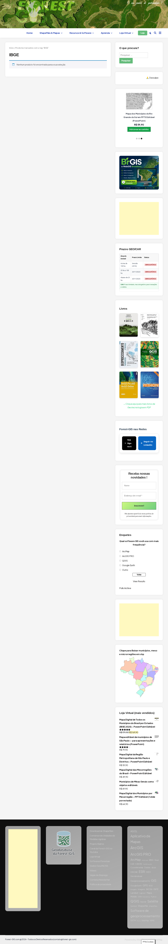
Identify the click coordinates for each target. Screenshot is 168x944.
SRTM (133, 920)
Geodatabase (136, 876)
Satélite (152, 901)
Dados (147, 867)
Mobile (133, 896)
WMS (152, 920)
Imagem (133, 889)
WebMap (145, 920)
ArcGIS (136, 847)
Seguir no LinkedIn (148, 443)
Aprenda (105, 33)
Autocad (145, 860)
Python (153, 897)
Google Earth (128, 565)
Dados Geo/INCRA (99, 865)
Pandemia (146, 897)
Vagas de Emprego (99, 875)
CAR (132, 864)
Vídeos (93, 870)
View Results (139, 581)
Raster (143, 901)
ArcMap (125, 551)
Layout (142, 893)
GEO (148, 872)
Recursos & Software (80, 33)
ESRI (142, 871)
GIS (153, 880)
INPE (156, 889)
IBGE (151, 886)
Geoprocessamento (140, 881)
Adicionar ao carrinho (139, 129)
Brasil (157, 860)
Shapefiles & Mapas (50, 33)
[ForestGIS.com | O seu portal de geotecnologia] (84, 13)
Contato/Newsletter (100, 879)
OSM (140, 897)
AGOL (133, 831)
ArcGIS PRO (128, 556)
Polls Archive (125, 588)
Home (29, 33)
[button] (137, 138)
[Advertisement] (139, 218)
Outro (125, 570)
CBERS (138, 864)
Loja (143, 33)
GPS (145, 885)
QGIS (125, 560)
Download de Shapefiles (101, 831)
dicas (153, 867)
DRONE (134, 872)
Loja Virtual (125, 33)
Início (11, 48)
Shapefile (143, 905)
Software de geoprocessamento (145, 913)
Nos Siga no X (129, 443)
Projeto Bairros (97, 843)
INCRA (149, 889)
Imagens (141, 889)
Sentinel (133, 906)
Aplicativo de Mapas (140, 839)
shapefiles (153, 906)
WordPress (142, 939)
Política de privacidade (100, 884)
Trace (138, 921)
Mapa (149, 892)
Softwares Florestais (100, 861)
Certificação (147, 864)
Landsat (134, 892)
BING (151, 860)
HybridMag (157, 939)
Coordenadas (136, 867)
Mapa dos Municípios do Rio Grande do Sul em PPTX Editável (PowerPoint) (139, 117)
